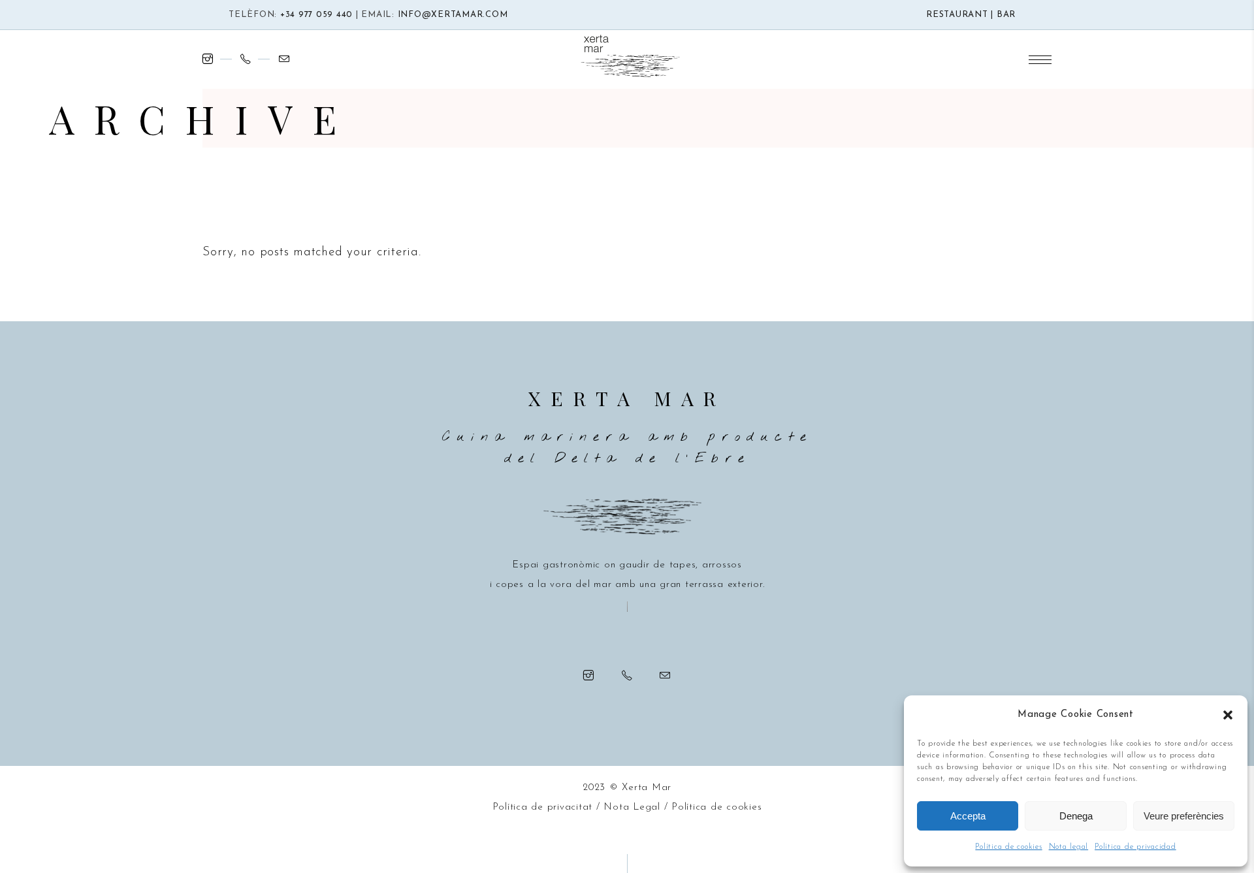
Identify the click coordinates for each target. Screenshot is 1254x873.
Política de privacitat (542, 807)
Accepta (968, 815)
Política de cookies (1008, 847)
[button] (1227, 715)
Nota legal (1069, 847)
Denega (1076, 815)
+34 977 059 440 (316, 14)
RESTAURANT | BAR (971, 14)
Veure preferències (1184, 815)
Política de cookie (714, 807)
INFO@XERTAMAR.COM (453, 14)
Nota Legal (631, 807)
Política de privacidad (1135, 847)
